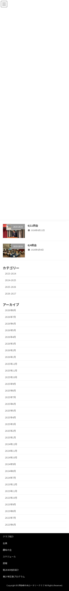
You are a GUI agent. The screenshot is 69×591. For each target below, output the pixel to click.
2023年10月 (11, 497)
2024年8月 (10, 471)
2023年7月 (10, 517)
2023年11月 (11, 491)
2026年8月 (10, 310)
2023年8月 (10, 511)
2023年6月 (10, 524)
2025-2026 (10, 287)
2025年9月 (10, 384)
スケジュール (9, 556)
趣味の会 (7, 549)
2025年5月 (10, 410)
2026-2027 (10, 293)
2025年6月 (10, 404)
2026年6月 (10, 323)
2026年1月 (10, 357)
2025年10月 (11, 377)
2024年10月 (11, 457)
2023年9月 (10, 504)
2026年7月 (10, 317)
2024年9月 (10, 464)
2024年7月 (10, 477)
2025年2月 (10, 430)
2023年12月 (11, 484)
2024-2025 (10, 280)
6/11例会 (33, 225)
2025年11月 (11, 370)
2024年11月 (11, 450)
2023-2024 (10, 273)
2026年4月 (10, 337)
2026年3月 (10, 343)
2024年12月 (11, 444)
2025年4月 (10, 417)
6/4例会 (32, 245)
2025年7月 (10, 397)
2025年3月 (10, 424)
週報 (5, 563)
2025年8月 (10, 390)
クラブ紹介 (8, 536)
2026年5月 (10, 330)
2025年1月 (10, 437)
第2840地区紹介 (11, 569)
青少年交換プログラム (14, 576)
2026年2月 (10, 350)
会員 (5, 543)
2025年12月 (11, 363)
